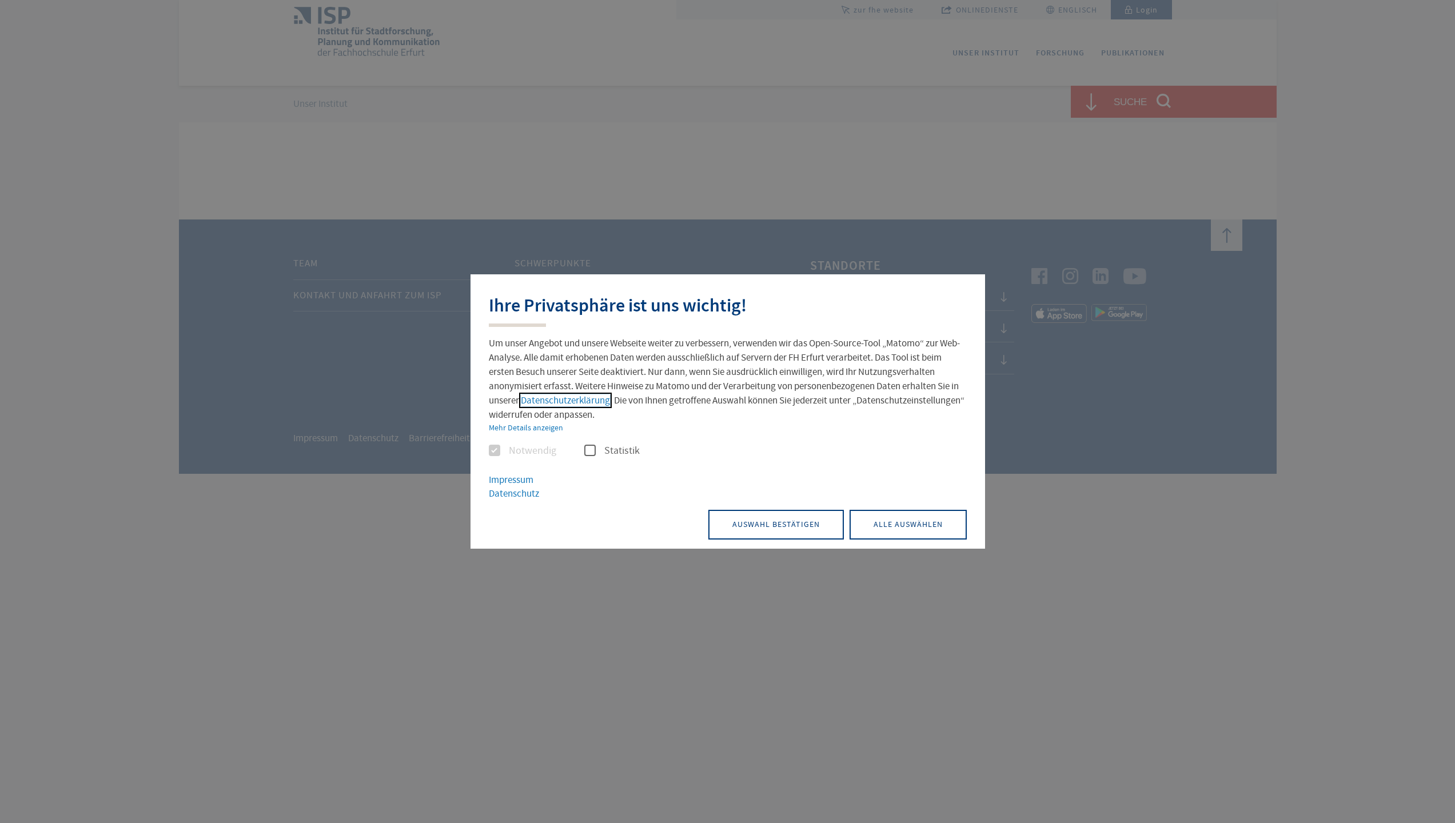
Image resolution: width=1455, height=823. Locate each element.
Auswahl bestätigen (776, 524)
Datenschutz (514, 494)
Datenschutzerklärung (565, 400)
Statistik (622, 451)
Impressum (511, 480)
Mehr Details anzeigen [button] (526, 427)
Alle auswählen (908, 524)
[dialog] (728, 411)
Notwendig (532, 451)
